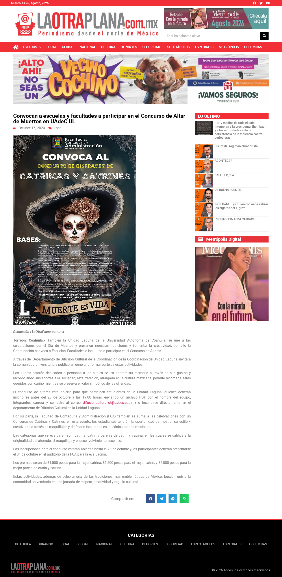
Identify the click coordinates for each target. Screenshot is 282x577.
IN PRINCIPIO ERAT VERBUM (234, 219)
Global (68, 47)
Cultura (108, 47)
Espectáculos (177, 47)
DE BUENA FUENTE (228, 189)
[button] (150, 498)
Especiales (204, 47)
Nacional (88, 47)
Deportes (129, 47)
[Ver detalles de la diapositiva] (216, 18)
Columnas (253, 47)
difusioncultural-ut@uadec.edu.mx (109, 403)
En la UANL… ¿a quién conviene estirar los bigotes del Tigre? (241, 206)
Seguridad (151, 47)
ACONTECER (223, 160)
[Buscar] (264, 36)
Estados (30, 47)
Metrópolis (229, 47)
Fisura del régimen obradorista (236, 146)
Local (51, 47)
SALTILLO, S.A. (225, 175)
